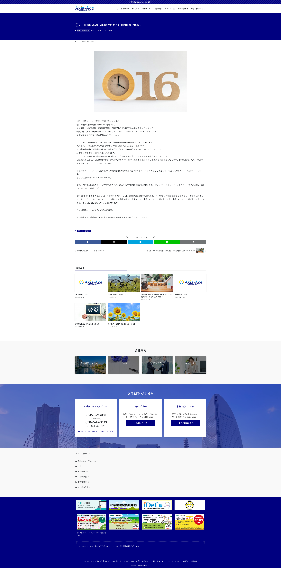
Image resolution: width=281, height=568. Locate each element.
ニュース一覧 (135, 561)
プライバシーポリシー (174, 561)
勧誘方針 (186, 561)
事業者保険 (83, 482)
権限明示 (194, 561)
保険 (78, 30)
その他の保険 (85, 30)
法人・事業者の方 (96, 561)
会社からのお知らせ (87, 461)
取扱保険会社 (117, 561)
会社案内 (126, 561)
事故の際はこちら (158, 561)
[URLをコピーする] (193, 242)
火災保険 (83, 471)
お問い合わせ (146, 561)
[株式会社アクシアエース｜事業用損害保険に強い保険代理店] (84, 8)
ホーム (86, 561)
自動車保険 (83, 476)
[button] (88, 242)
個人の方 (107, 561)
